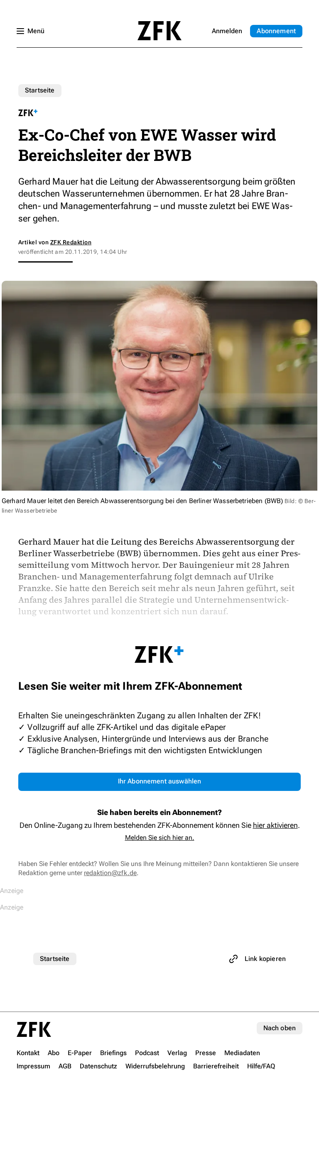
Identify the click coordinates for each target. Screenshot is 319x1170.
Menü (35, 31)
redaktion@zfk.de (110, 873)
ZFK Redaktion (70, 242)
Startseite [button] (159, 30)
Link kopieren (265, 959)
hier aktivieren (275, 825)
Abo (276, 31)
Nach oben (279, 1028)
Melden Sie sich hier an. (159, 838)
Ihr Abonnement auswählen (159, 781)
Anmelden (227, 31)
